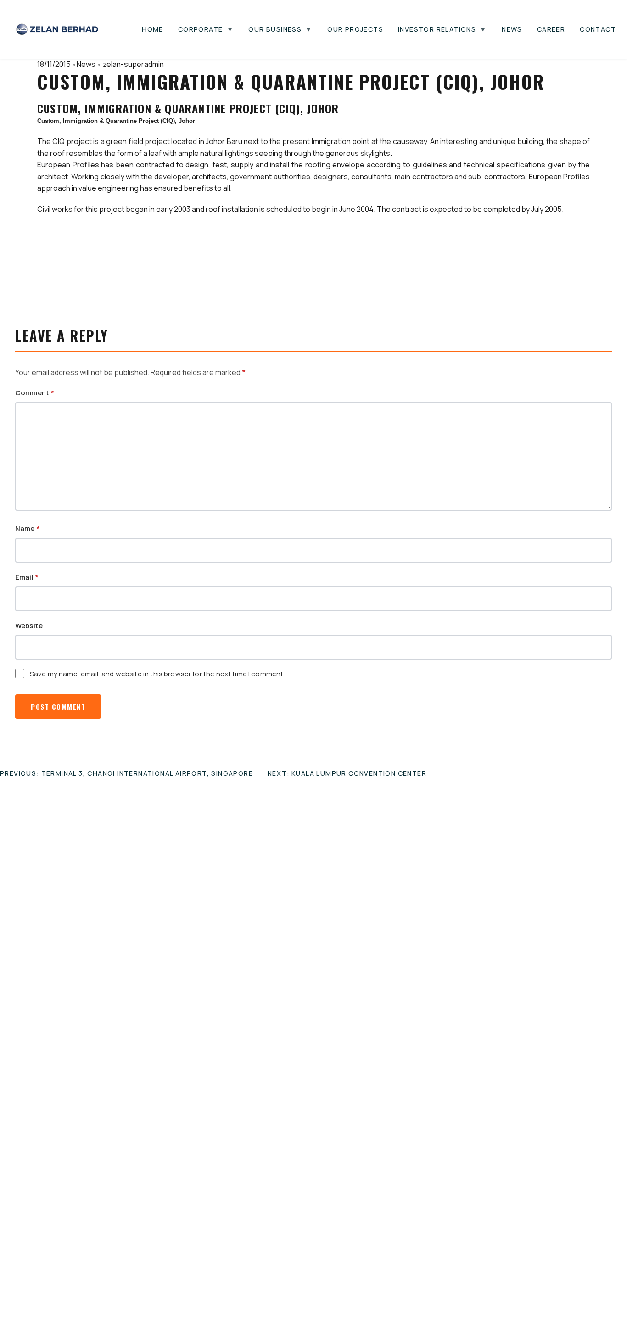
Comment (34, 393)
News (512, 29)
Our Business (275, 29)
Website (29, 625)
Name (27, 528)
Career (551, 29)
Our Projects (355, 29)
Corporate (200, 29)
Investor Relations (437, 29)
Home (152, 29)
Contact (598, 29)
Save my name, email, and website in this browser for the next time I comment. (157, 674)
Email (27, 577)
